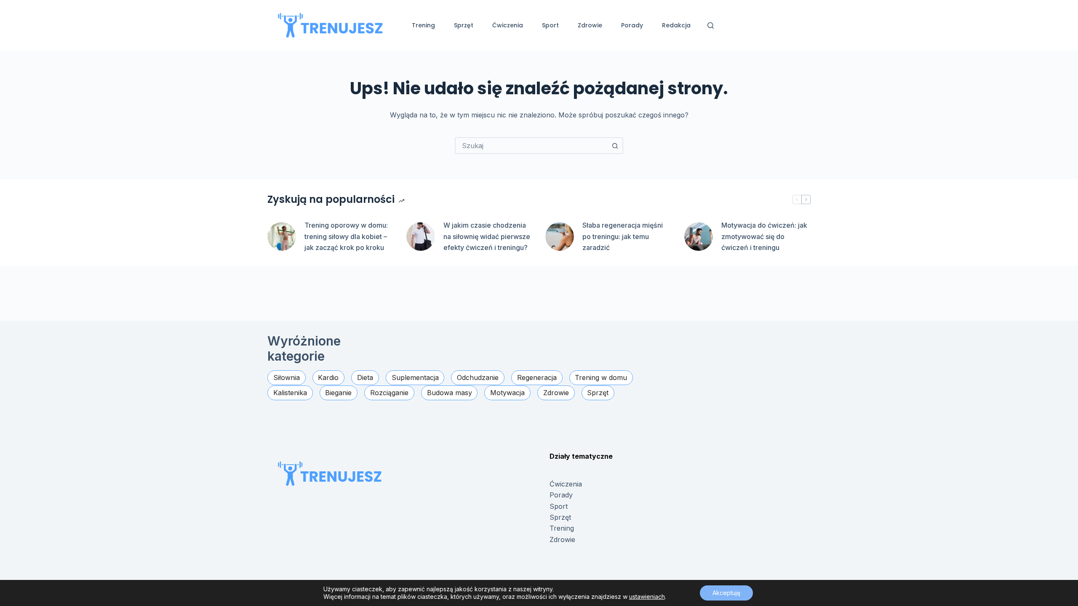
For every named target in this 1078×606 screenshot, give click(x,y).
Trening (423, 25)
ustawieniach (647, 596)
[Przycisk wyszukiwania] (614, 145)
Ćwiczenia (507, 25)
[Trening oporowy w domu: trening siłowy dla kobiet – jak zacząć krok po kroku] (281, 236)
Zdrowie (590, 25)
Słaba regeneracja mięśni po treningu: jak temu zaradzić (622, 236)
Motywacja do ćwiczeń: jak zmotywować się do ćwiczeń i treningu (764, 236)
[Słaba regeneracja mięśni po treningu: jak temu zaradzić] (559, 236)
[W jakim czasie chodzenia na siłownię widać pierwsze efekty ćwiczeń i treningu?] (420, 236)
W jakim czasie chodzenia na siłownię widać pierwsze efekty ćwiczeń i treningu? (486, 236)
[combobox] (531, 145)
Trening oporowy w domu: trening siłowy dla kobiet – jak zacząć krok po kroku (346, 236)
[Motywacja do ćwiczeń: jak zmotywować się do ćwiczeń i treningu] (698, 236)
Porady (632, 25)
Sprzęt (463, 25)
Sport (550, 25)
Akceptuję (726, 592)
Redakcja (676, 25)
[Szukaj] (710, 25)
